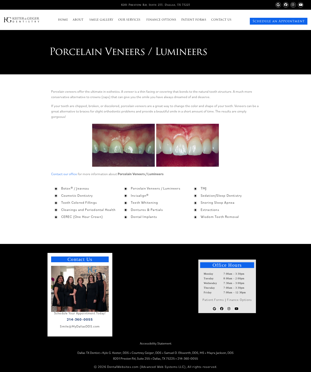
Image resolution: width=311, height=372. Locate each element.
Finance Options (239, 300)
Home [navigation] (63, 20)
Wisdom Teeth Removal (220, 216)
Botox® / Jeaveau (75, 188)
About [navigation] (78, 20)
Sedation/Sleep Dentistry (221, 195)
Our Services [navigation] (129, 20)
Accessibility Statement (155, 343)
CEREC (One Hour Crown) (82, 216)
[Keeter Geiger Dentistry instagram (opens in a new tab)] (293, 4)
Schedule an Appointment (279, 21)
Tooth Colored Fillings (79, 202)
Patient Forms (213, 300)
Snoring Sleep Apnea (218, 202)
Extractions (210, 209)
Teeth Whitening (144, 202)
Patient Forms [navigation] (193, 20)
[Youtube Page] (300, 4)
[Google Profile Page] (278, 4)
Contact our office (64, 174)
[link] (295, 15)
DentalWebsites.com (123, 367)
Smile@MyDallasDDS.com (80, 326)
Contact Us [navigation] (221, 20)
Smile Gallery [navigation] (101, 20)
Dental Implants (144, 216)
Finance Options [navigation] (161, 20)
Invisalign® (140, 195)
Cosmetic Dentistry (77, 195)
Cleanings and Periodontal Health (88, 209)
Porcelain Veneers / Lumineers (155, 188)
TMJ (204, 188)
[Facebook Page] (286, 4)
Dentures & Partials (147, 209)
